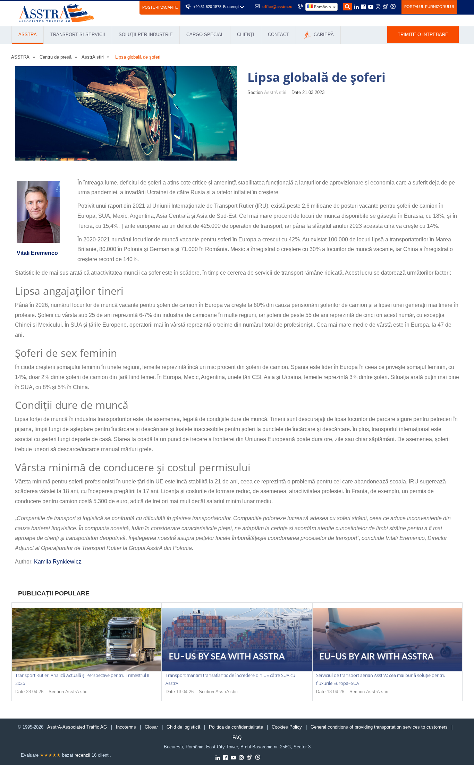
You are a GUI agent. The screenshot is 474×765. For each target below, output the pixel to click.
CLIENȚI (245, 34)
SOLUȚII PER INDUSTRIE (146, 34)
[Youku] (393, 6)
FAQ (237, 737)
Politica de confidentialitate (236, 727)
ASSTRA (27, 34)
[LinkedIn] (356, 7)
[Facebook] (363, 7)
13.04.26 (185, 691)
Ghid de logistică (183, 727)
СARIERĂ (323, 34)
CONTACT (278, 34)
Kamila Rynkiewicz (57, 562)
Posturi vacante (160, 7)
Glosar (151, 727)
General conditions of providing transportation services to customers (379, 727)
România (322, 7)
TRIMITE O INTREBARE (423, 34)
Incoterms (126, 727)
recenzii (82, 755)
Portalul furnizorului (429, 7)
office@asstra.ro (277, 7)
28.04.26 (34, 691)
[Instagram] (378, 7)
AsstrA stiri (275, 92)
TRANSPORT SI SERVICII (77, 34)
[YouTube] (370, 7)
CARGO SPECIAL (204, 34)
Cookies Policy (287, 727)
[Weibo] (385, 6)
